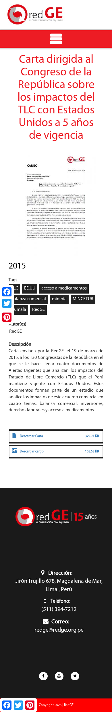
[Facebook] (7, 292)
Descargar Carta (31, 436)
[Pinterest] (7, 317)
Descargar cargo (32, 451)
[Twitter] (7, 303)
